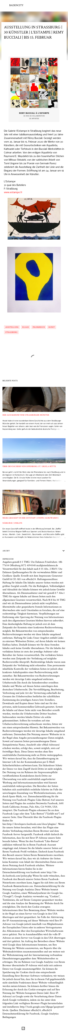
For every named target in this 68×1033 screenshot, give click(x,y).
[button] (6, 49)
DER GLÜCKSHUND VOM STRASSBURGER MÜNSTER (25, 415)
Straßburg (11, 332)
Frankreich (39, 327)
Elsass (25, 327)
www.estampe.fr (13, 192)
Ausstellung (11, 327)
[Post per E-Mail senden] (6, 323)
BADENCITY (16, 5)
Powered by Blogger (36, 1028)
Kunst (52, 327)
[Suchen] (63, 5)
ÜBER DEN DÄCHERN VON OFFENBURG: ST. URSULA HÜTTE (29, 466)
